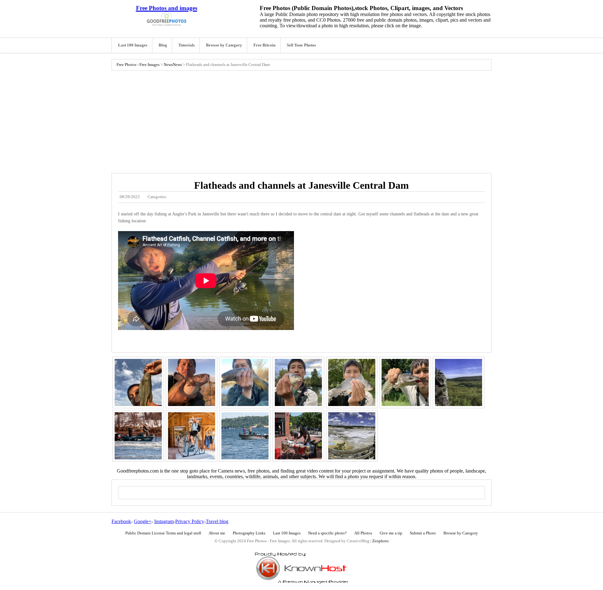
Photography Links (249, 533)
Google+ (142, 521)
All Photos (363, 533)
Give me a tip (391, 533)
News (168, 64)
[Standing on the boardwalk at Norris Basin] (352, 436)
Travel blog (217, 521)
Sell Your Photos (301, 45)
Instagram (164, 521)
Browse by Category (224, 45)
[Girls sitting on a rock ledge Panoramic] (458, 382)
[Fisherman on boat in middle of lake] (245, 436)
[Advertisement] (301, 120)
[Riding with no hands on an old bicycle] (191, 436)
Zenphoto (380, 541)
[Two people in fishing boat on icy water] (138, 436)
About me (217, 533)
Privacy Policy (189, 521)
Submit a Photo (423, 533)
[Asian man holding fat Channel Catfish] (191, 382)
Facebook (121, 521)
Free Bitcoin (264, 45)
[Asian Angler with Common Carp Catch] (298, 382)
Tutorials (186, 45)
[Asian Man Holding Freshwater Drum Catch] (352, 382)
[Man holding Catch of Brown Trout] (245, 382)
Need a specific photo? (327, 533)
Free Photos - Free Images (138, 64)
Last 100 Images (132, 45)
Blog (163, 45)
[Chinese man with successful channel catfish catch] (405, 382)
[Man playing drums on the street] (298, 436)
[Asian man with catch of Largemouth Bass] (138, 382)
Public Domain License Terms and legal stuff (163, 533)
